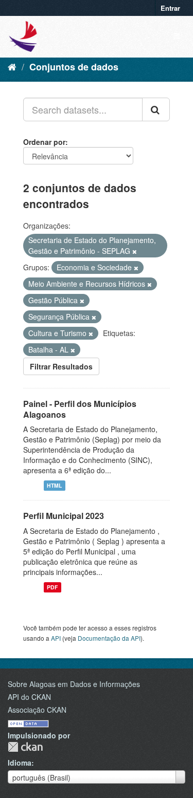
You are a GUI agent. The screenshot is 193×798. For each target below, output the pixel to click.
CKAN (25, 746)
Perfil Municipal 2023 (63, 516)
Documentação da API (109, 638)
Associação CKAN (37, 709)
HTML (54, 485)
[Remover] (134, 251)
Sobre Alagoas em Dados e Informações (74, 684)
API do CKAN (29, 697)
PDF (52, 587)
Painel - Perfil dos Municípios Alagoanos (79, 409)
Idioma (19, 762)
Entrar (170, 8)
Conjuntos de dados (73, 66)
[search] (156, 109)
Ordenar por (44, 142)
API (56, 638)
